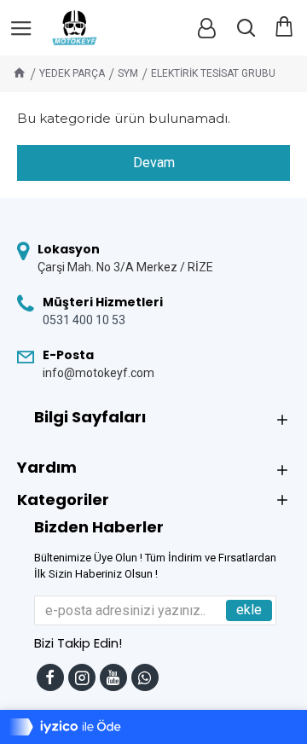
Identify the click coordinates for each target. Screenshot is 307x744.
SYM (128, 73)
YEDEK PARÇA (72, 73)
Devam (154, 162)
